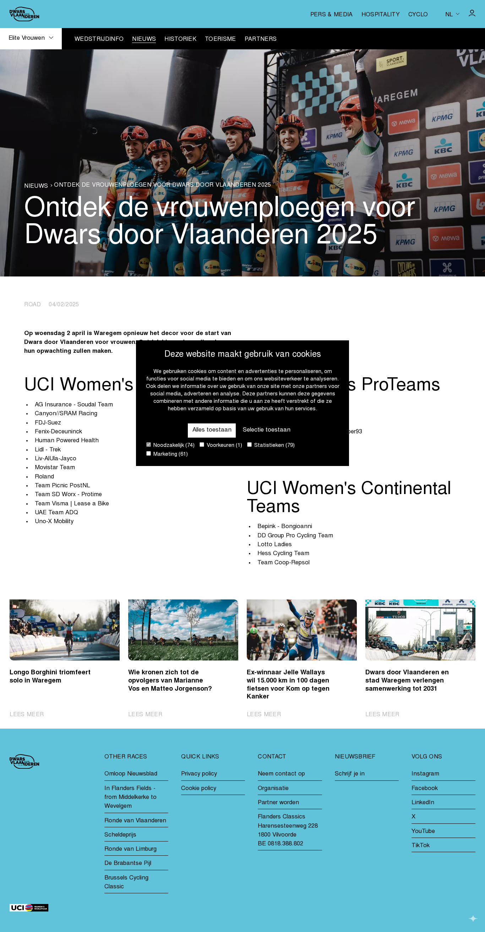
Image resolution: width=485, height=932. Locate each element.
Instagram (425, 774)
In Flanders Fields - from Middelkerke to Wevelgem (130, 798)
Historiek (180, 39)
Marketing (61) (170, 454)
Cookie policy (198, 789)
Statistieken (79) (274, 445)
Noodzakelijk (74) (173, 445)
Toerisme (220, 39)
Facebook (425, 789)
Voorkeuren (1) (223, 445)
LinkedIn (423, 803)
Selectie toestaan (266, 430)
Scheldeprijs (120, 835)
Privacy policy (199, 774)
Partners (261, 39)
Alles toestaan (211, 430)
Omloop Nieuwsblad (130, 774)
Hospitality (380, 15)
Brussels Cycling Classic (126, 882)
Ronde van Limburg (130, 849)
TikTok (421, 846)
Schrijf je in (350, 774)
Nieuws (144, 39)
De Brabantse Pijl (127, 864)
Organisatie (273, 789)
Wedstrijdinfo (99, 39)
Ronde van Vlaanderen (135, 821)
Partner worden (278, 803)
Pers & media (331, 15)
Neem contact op (281, 774)
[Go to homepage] (24, 14)
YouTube (423, 832)
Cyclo (418, 15)
